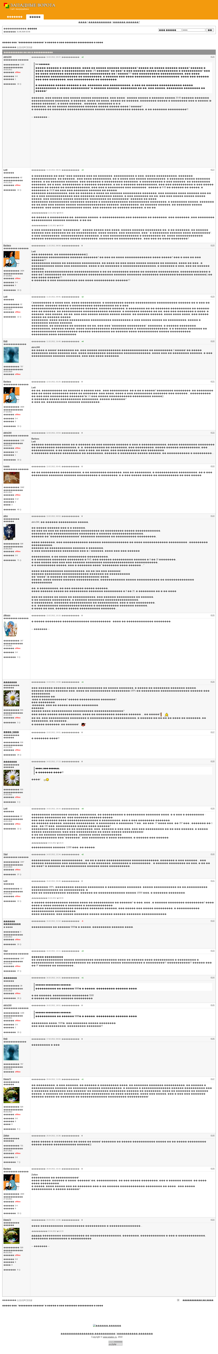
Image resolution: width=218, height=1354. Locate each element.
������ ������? (126, 22)
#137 (212, 732)
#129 (212, 296)
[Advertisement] (157, 7)
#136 (212, 682)
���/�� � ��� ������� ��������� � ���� (75, 42)
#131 (212, 381)
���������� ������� (135, 1333)
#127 (212, 170)
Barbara (7, 245)
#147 (212, 1079)
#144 (212, 977)
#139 (212, 808)
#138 (212, 761)
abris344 (7, 57)
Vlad (6, 854)
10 (31, 47)
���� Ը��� (11, 732)
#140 (212, 854)
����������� (99, 22)
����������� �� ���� (198, 1300)
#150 (212, 1220)
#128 (212, 245)
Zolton (6, 1135)
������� (10, 682)
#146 (212, 1039)
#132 (212, 433)
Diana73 (7, 1079)
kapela (7, 466)
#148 (212, 1135)
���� (82, 22)
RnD (6, 341)
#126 (212, 57)
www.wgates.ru (110, 1337)
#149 (212, 1168)
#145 (212, 1005)
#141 (212, 881)
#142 (212, 921)
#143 (212, 951)
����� (36, 1235)
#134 (212, 516)
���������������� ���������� (88, 1333)
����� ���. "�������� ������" (23, 42)
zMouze (7, 615)
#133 (212, 466)
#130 (212, 341)
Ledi (5, 170)
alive (6, 516)
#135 (212, 615)
